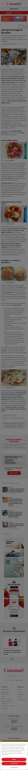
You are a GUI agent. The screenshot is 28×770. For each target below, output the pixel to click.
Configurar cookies (14, 767)
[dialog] (14, 756)
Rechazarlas (14, 763)
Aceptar (14, 759)
